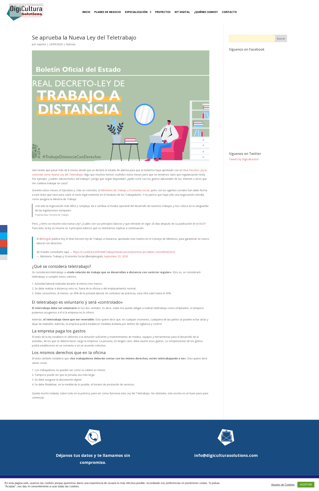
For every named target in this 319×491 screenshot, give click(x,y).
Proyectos (163, 12)
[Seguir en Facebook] (277, 11)
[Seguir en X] (284, 11)
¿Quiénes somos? (206, 12)
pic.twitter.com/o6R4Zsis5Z (159, 252)
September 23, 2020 (116, 256)
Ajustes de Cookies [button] (283, 484)
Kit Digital (182, 12)
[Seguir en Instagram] (291, 11)
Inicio (86, 12)
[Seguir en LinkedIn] (297, 11)
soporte (41, 44)
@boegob (45, 239)
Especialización (136, 12)
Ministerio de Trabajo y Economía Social (125, 190)
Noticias (71, 44)
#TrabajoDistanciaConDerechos (122, 252)
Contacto (229, 12)
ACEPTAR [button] (306, 484)
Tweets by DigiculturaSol (243, 159)
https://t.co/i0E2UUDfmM (88, 252)
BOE (202, 223)
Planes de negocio (107, 12)
